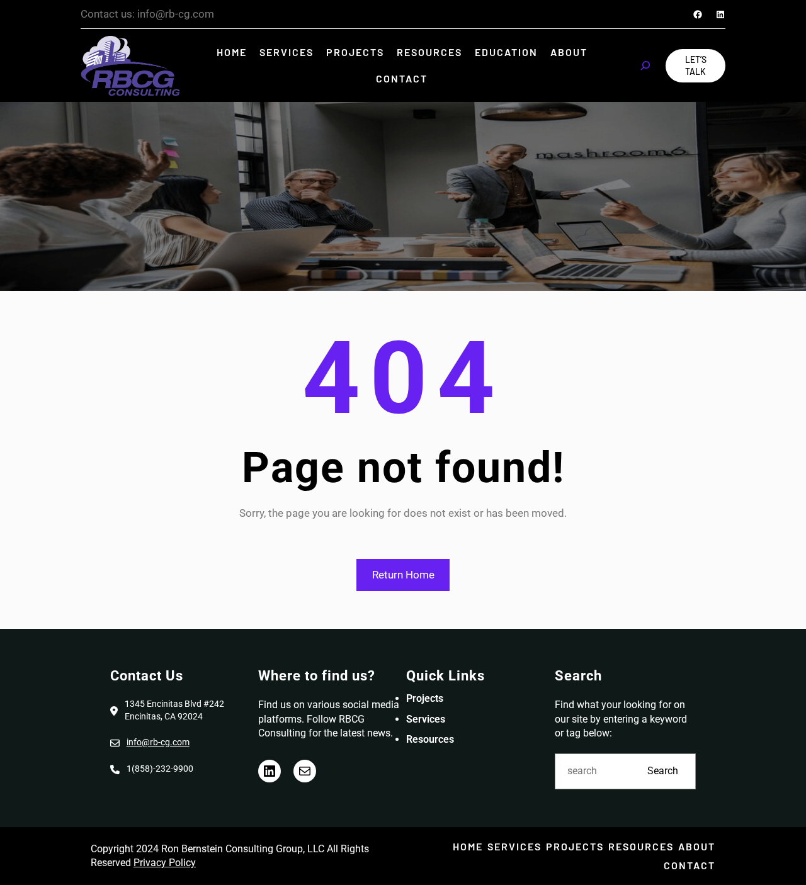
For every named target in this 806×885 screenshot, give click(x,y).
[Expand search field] (645, 65)
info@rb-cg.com (158, 742)
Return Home (403, 574)
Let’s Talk (696, 65)
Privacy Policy (164, 863)
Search (662, 771)
